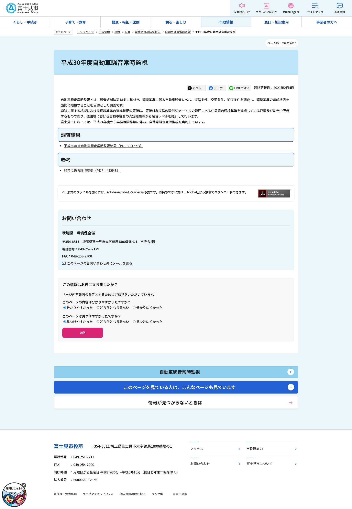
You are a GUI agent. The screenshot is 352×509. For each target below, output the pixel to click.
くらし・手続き (25, 21)
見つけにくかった (149, 321)
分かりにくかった (149, 307)
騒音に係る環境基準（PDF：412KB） (92, 170)
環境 (117, 32)
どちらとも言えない (114, 307)
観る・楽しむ (175, 21)
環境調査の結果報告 (148, 32)
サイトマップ (315, 12)
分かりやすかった (80, 307)
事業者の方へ (326, 21)
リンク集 (157, 494)
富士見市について (259, 463)
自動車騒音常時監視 (178, 32)
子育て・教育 (75, 21)
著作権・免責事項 (65, 494)
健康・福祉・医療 (126, 21)
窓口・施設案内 (276, 21)
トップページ (85, 32)
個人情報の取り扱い (132, 494)
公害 (127, 32)
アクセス (196, 448)
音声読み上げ (242, 12)
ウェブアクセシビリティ (98, 494)
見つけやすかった (80, 321)
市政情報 (226, 21)
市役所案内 (254, 448)
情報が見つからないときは (175, 402)
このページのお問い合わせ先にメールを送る (99, 263)
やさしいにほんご (266, 12)
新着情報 (339, 12)
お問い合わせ (200, 463)
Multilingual (291, 12)
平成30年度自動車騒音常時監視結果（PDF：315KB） (103, 145)
